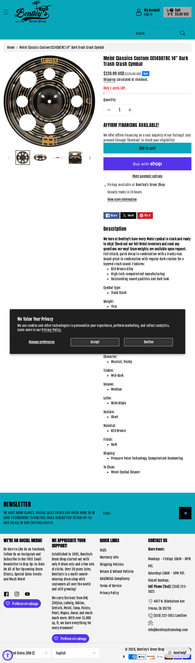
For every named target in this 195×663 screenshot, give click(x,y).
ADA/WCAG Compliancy (115, 579)
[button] (8, 12)
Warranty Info (109, 557)
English (61, 653)
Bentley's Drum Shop (151, 649)
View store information (122, 199)
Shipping (109, 80)
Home (11, 47)
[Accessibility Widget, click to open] (7, 655)
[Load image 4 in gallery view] (75, 157)
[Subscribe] (185, 513)
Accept (95, 342)
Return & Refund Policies (117, 572)
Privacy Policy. (51, 330)
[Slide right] (90, 157)
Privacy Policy (109, 593)
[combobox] (161, 33)
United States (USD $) (21, 653)
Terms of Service (111, 586)
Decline (148, 342)
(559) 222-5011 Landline (170, 616)
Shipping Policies (112, 564)
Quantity (109, 100)
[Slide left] (9, 157)
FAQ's (103, 550)
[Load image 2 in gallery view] (40, 157)
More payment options (147, 176)
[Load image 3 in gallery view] (57, 157)
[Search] (183, 33)
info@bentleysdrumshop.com (168, 630)
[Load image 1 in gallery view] (22, 157)
